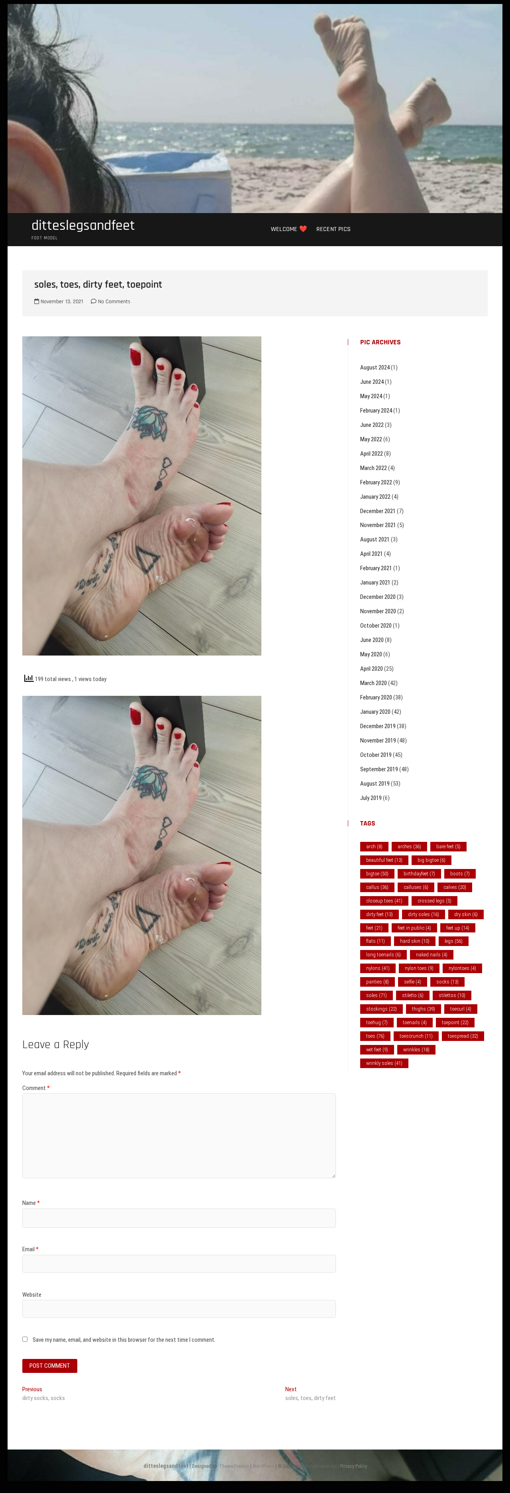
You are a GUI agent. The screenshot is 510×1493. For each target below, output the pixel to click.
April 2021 (371, 553)
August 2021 (375, 539)
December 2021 (378, 511)
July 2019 (371, 798)
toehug (377, 1022)
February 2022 (376, 482)
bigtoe (377, 874)
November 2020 (378, 611)
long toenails (383, 955)
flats (375, 941)
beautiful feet (384, 860)
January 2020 (375, 711)
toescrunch (416, 1036)
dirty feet (379, 914)
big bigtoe (431, 860)
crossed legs (434, 901)
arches (409, 846)
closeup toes (384, 901)
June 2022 (372, 425)
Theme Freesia (234, 1466)
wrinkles (416, 1050)
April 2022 (371, 453)
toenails (415, 1022)
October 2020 (376, 625)
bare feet (448, 846)
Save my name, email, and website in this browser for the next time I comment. (124, 1339)
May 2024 (371, 396)
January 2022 (375, 496)
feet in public (414, 928)
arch (374, 846)
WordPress (263, 1466)
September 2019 (379, 769)
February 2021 (376, 568)
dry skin (466, 914)
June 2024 (372, 381)
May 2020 (371, 654)
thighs (423, 1009)
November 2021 (378, 525)
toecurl (460, 1009)
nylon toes (419, 968)
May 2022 (371, 439)
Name (31, 1203)
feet (374, 928)
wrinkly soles (384, 1063)
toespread (463, 1036)
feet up (457, 928)
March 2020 (373, 683)
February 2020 (376, 697)
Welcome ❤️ (289, 229)
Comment (36, 1088)
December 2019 (378, 726)
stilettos (452, 995)
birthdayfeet (419, 874)
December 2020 (378, 596)
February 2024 (376, 410)
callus (377, 887)
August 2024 (375, 367)
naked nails (431, 955)
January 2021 (375, 582)
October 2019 (376, 754)
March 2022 (373, 468)
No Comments (113, 301)
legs (454, 941)
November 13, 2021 (61, 301)
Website (31, 1294)
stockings (381, 1009)
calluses (416, 887)
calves (454, 887)
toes (375, 1036)
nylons (378, 968)
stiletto (413, 995)
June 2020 (372, 640)
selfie (412, 982)
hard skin (415, 941)
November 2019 (378, 740)
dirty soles (423, 914)
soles (376, 995)
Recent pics (333, 229)
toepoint (455, 1022)
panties (377, 982)
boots (460, 874)
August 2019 (375, 783)
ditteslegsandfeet (83, 226)
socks (447, 982)
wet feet (377, 1050)
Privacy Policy (353, 1466)
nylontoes (462, 968)
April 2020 (371, 668)
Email (30, 1249)
